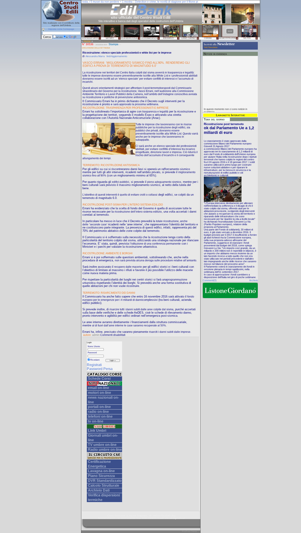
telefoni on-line (100, 416)
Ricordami (95, 360)
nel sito (59, 37)
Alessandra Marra (95, 56)
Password (92, 353)
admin (96, 335)
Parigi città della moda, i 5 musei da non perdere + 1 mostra (85, 1)
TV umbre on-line (102, 445)
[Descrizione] (104, 375)
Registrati (94, 365)
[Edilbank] (140, 18)
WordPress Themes (189, 531)
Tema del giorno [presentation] (214, 119)
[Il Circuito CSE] (104, 458)
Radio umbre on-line (105, 449)
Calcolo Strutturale (103, 485)
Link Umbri (97, 430)
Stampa (113, 44)
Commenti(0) (210, 280)
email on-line (98, 388)
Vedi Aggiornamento (116, 56)
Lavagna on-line (101, 471)
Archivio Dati (99, 490)
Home (87, 41)
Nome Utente (94, 346)
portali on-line (99, 407)
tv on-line (95, 421)
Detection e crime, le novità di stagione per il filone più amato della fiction (166, 1)
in (67, 37)
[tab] (216, 119)
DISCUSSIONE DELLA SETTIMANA (96, 48)
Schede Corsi (99, 378)
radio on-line (98, 411)
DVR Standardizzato (105, 481)
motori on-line (99, 393)
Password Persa (100, 369)
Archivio (253, 280)
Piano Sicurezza (101, 476)
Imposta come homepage (61, 29)
